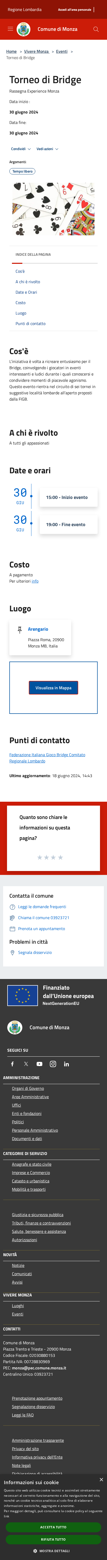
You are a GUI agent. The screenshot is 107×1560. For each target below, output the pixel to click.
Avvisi (17, 1282)
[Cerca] (96, 29)
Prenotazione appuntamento (37, 1398)
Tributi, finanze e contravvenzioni (41, 1223)
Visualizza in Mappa (53, 688)
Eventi (62, 51)
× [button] (101, 1480)
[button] (53, 1551)
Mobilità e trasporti (29, 1189)
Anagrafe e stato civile (31, 1164)
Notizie (18, 1265)
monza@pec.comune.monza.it (39, 1368)
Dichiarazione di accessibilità (37, 1474)
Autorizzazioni (24, 1240)
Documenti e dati (27, 1138)
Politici (18, 1122)
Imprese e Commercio (31, 1172)
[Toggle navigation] (10, 29)
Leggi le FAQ (23, 1415)
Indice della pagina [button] (33, 254)
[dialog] (53, 1517)
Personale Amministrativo (35, 1130)
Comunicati (22, 1274)
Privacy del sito (25, 1448)
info (35, 581)
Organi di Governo (28, 1088)
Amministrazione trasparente (38, 1440)
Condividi (18, 149)
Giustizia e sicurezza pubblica (37, 1214)
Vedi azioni (45, 149)
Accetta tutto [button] (53, 1527)
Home (11, 51)
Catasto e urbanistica (30, 1181)
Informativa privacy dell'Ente (37, 1457)
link (6, 1516)
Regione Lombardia (25, 9)
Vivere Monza (37, 51)
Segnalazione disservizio (33, 1406)
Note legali (21, 1465)
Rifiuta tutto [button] (53, 1539)
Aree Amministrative (30, 1097)
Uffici (16, 1105)
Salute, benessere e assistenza (39, 1231)
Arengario (38, 629)
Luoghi (18, 1305)
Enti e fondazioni (27, 1113)
